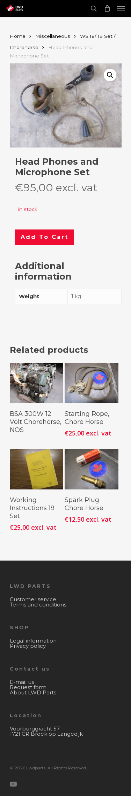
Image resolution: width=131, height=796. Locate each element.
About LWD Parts (33, 692)
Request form (28, 687)
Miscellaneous (52, 36)
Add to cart (44, 237)
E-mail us (22, 682)
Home (18, 36)
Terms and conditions (38, 604)
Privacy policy (28, 646)
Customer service (33, 599)
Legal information (33, 640)
